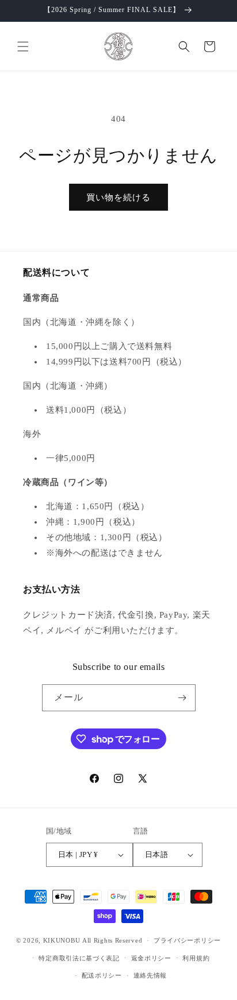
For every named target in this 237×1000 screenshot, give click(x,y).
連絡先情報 (150, 975)
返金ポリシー (151, 958)
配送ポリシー (102, 975)
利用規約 (195, 958)
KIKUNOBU (62, 940)
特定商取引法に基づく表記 (79, 958)
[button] (23, 46)
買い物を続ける (118, 197)
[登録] (182, 697)
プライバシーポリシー (187, 940)
